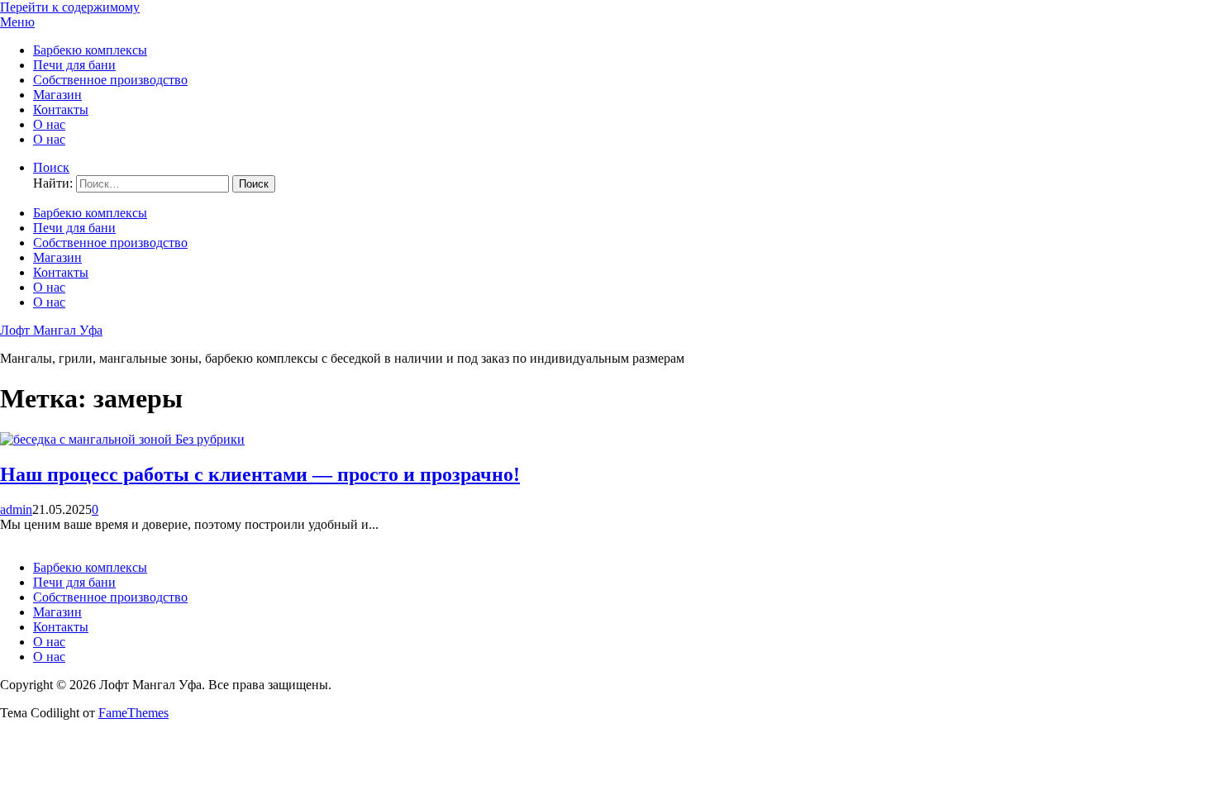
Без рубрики (210, 439)
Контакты (60, 109)
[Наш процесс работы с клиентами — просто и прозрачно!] (87, 439)
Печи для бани (74, 65)
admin (16, 509)
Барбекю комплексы (90, 50)
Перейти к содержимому (70, 7)
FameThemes (133, 713)
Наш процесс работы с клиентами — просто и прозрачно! (260, 474)
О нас (49, 124)
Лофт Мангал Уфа (51, 330)
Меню (17, 22)
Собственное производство (110, 80)
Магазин (57, 95)
